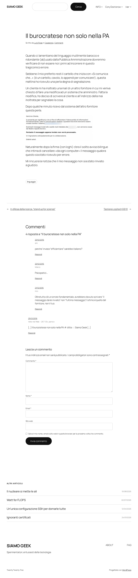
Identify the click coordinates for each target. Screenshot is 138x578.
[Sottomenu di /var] (130, 6)
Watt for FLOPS (16, 500)
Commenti (58, 43)
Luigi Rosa (38, 43)
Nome (29, 396)
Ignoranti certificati (19, 517)
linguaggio (31, 181)
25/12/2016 (32, 318)
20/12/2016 (39, 240)
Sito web (29, 421)
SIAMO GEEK (15, 6)
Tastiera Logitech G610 (116, 209)
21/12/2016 (39, 288)
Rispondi (38, 254)
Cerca (78, 6)
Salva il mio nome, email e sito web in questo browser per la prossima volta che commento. (66, 433)
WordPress (126, 570)
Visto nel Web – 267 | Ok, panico (41, 321)
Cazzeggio (49, 43)
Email (28, 408)
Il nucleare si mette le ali (22, 491)
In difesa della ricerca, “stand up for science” (32, 209)
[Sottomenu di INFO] (102, 6)
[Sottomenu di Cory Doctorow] (122, 6)
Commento (31, 361)
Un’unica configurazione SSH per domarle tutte (36, 508)
